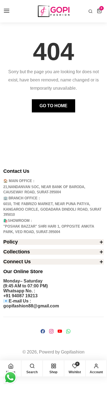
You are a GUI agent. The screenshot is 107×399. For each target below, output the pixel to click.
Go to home (53, 105)
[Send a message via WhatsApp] (10, 377)
